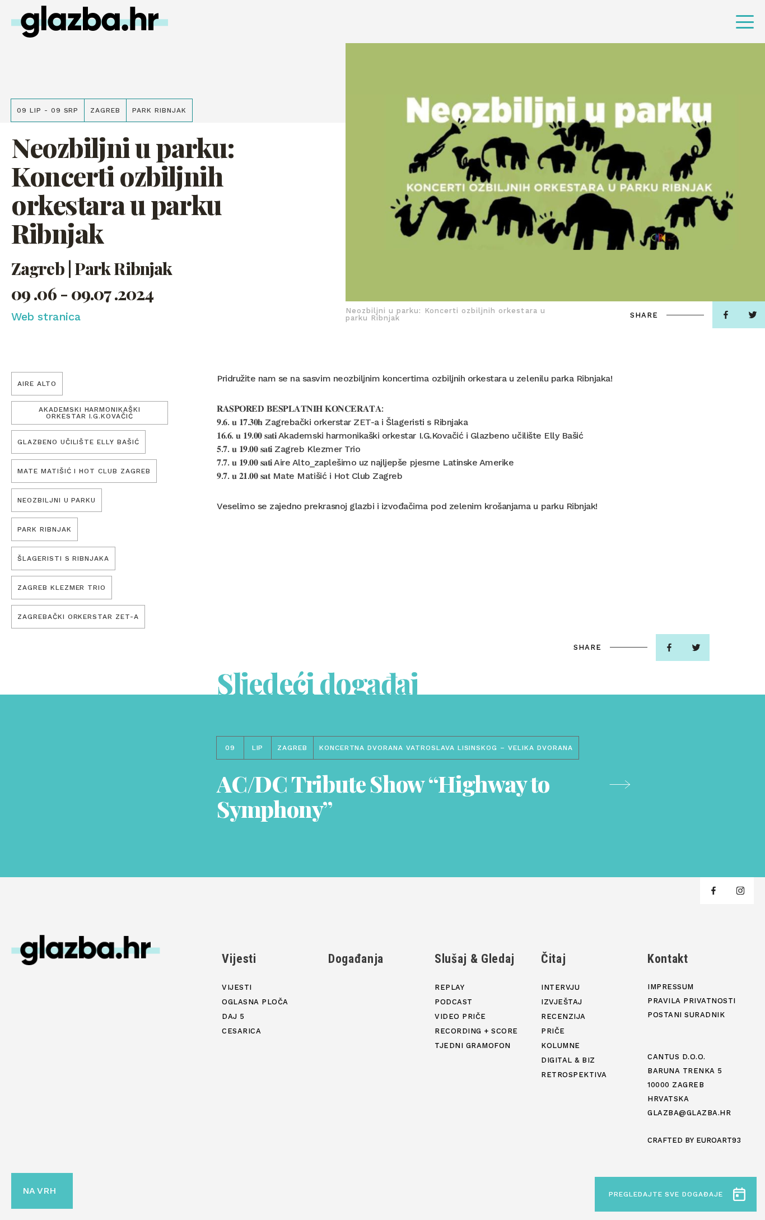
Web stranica (45, 316)
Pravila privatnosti (691, 1001)
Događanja (356, 959)
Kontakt (667, 959)
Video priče (460, 1016)
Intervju (560, 987)
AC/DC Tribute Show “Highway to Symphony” (383, 796)
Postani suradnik (686, 1015)
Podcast (454, 1002)
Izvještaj (561, 1002)
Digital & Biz (568, 1060)
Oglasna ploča (255, 1002)
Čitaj (553, 959)
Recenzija (563, 1016)
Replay (449, 987)
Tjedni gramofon (473, 1045)
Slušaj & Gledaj (475, 959)
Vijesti (239, 959)
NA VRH (39, 1190)
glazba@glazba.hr (689, 1113)
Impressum (670, 986)
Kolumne (560, 1045)
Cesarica (241, 1031)
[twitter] (696, 647)
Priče (553, 1031)
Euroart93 (718, 1140)
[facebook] (725, 314)
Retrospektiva (574, 1074)
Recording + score (476, 1031)
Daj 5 (233, 1016)
